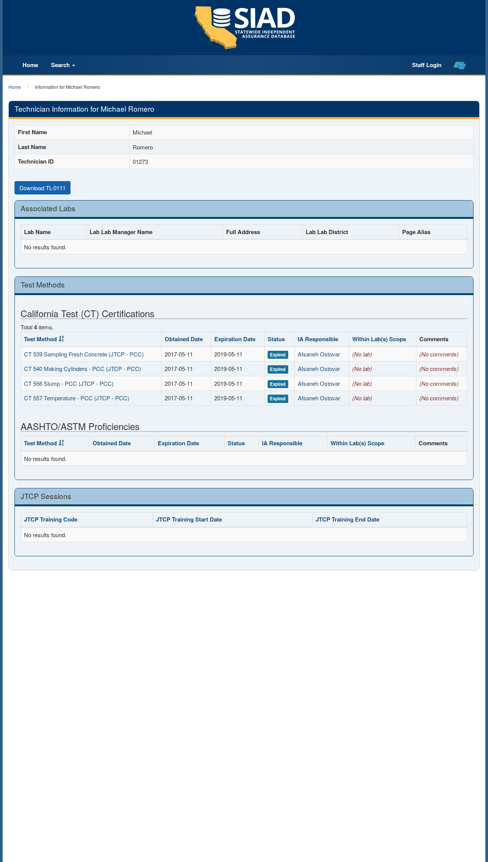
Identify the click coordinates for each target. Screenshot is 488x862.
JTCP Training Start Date (189, 519)
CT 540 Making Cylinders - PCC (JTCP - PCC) (82, 368)
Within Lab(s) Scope (379, 339)
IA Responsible (318, 339)
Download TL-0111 (42, 188)
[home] (460, 65)
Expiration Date (234, 339)
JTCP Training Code (50, 519)
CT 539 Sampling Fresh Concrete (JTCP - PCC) (84, 354)
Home (30, 65)
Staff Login (426, 65)
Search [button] (61, 65)
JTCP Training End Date (347, 519)
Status (276, 339)
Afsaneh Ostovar (319, 354)
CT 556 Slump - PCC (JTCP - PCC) (69, 383)
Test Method (40, 339)
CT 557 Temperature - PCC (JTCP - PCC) (76, 398)
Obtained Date (184, 339)
